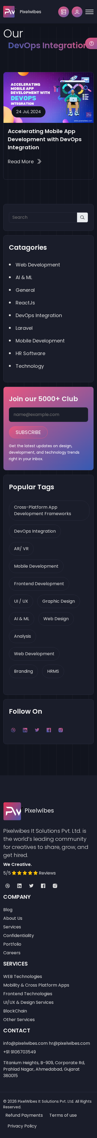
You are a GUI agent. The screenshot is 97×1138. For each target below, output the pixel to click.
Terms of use (63, 1115)
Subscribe (28, 432)
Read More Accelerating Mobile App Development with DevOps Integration (24, 161)
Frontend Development (39, 584)
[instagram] (55, 886)
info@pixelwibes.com (25, 1043)
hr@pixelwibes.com (69, 1043)
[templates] (63, 11)
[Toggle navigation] (89, 11)
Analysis (22, 636)
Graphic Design (58, 601)
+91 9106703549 (19, 1052)
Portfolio (12, 944)
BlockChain (15, 1011)
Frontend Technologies (27, 994)
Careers (11, 953)
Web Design (56, 619)
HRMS (53, 671)
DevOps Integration (35, 531)
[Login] (77, 11)
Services (12, 927)
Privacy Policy (22, 1126)
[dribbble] (7, 886)
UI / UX (21, 601)
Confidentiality (18, 935)
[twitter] (31, 886)
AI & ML (21, 619)
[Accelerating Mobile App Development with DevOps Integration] (48, 97)
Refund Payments (24, 1115)
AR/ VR (21, 549)
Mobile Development (36, 566)
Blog (7, 910)
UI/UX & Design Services (28, 1002)
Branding (23, 671)
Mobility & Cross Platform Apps (36, 985)
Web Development (34, 654)
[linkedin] (19, 886)
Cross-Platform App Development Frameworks (42, 510)
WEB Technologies (22, 976)
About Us (12, 918)
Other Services (19, 1019)
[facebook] (43, 886)
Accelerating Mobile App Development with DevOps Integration (45, 139)
